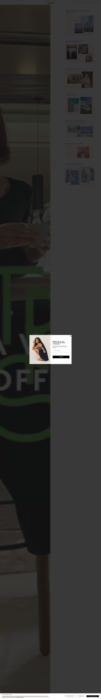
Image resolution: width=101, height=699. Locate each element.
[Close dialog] (70, 336)
